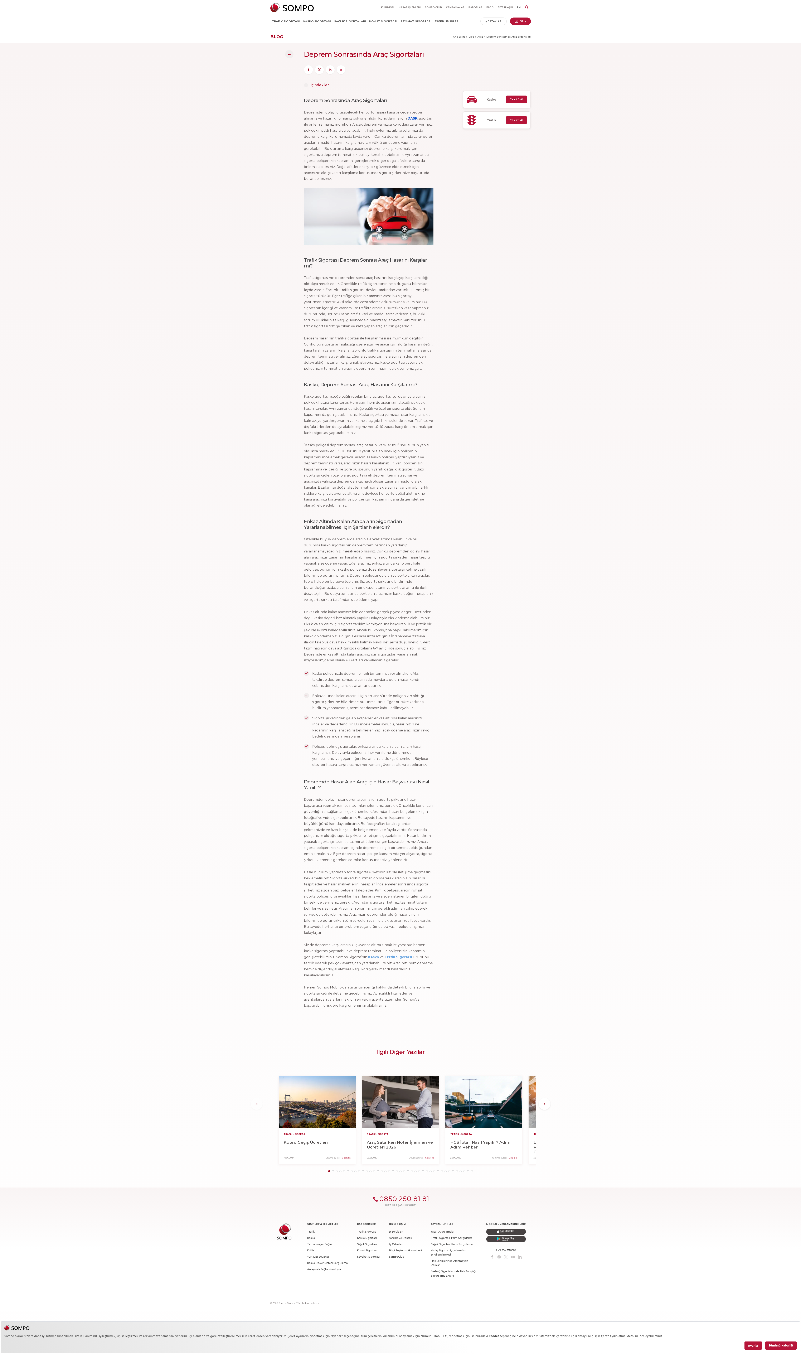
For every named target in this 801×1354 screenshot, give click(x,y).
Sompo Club (433, 7)
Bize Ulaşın (505, 7)
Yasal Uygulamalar (443, 1231)
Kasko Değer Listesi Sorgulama (327, 1262)
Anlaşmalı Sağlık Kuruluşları (325, 1269)
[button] (329, 1171)
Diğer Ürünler (446, 21)
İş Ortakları (493, 21)
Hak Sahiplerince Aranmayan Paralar (449, 1263)
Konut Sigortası (383, 21)
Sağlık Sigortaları (350, 21)
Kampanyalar (455, 7)
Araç (480, 36)
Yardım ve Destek (400, 1237)
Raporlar (475, 7)
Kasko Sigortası (317, 21)
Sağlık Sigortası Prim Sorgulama (452, 1244)
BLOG (490, 7)
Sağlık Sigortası (367, 1244)
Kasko (311, 1237)
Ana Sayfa (459, 36)
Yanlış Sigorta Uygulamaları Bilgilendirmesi (448, 1252)
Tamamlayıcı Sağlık (319, 1244)
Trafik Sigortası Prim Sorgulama (451, 1237)
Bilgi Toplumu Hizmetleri (405, 1250)
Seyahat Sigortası (415, 21)
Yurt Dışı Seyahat (318, 1256)
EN (519, 7)
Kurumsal (388, 7)
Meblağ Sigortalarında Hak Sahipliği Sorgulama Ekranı (453, 1273)
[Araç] (289, 54)
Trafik (311, 1231)
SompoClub (396, 1256)
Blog (472, 36)
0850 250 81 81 (404, 1199)
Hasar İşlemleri (410, 7)
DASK (311, 1250)
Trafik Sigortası (286, 21)
